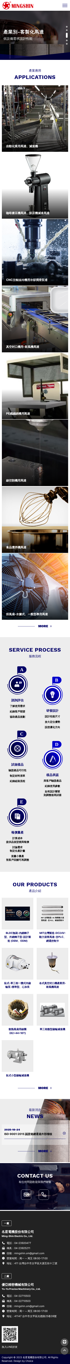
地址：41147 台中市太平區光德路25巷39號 (31, 1316)
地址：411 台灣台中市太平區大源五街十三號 (31, 1263)
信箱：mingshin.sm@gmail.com (25, 1253)
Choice (29, 1360)
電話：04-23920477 (18, 1243)
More (43, 626)
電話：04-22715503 (18, 1295)
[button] (67, 27)
